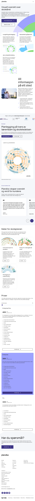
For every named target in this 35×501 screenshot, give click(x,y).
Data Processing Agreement (5, 473)
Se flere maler (16, 136)
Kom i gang (14, 463)
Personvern (3, 474)
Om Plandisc (14, 461)
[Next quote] (32, 220)
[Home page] (4, 1)
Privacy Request (3, 484)
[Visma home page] (4, 497)
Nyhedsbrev (14, 468)
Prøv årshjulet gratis (8, 20)
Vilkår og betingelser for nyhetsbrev (5, 479)
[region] (17, 207)
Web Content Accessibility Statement (5, 481)
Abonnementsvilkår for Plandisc (6, 472)
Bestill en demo (7, 24)
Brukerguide (14, 465)
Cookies (2, 477)
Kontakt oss (6, 446)
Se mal (5, 260)
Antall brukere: (4, 303)
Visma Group (10, 497)
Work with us (23, 497)
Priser (2, 461)
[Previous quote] (28, 220)
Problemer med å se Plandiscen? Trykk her (6, 179)
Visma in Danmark (16, 497)
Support (2, 465)
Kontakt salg (16, 349)
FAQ (13, 464)
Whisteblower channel (30, 497)
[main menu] (33, 1)
